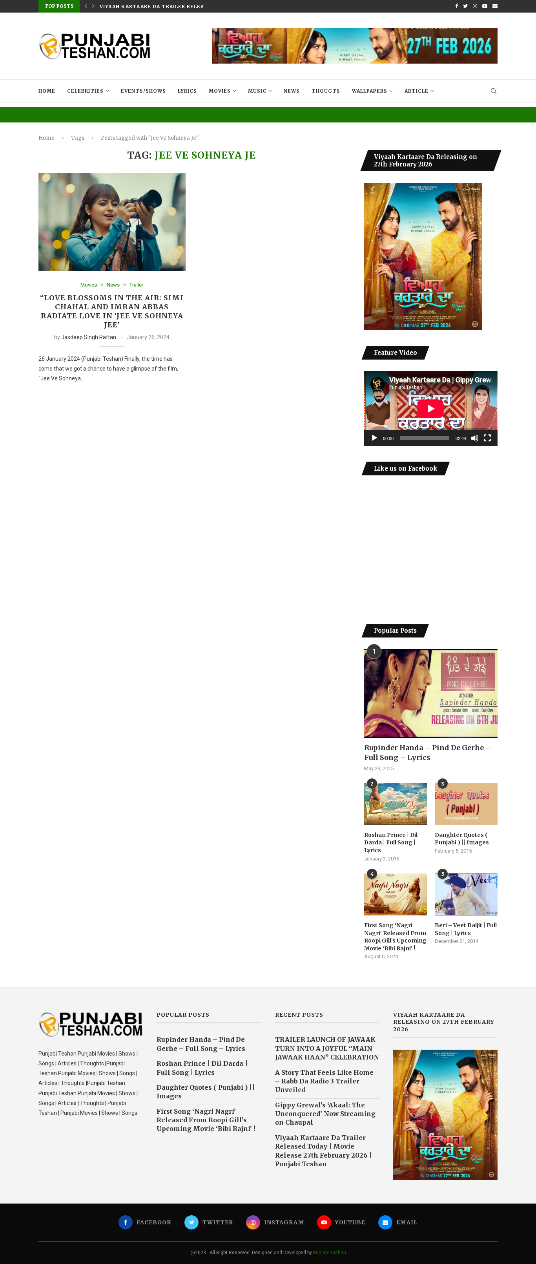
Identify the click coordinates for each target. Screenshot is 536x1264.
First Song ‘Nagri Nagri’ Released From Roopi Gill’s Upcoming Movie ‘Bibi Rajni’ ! (395, 937)
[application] (431, 408)
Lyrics (187, 91)
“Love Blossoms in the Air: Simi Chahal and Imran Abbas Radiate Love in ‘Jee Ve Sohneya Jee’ (112, 311)
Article (416, 91)
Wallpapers (369, 91)
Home (46, 91)
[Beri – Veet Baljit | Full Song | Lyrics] (466, 894)
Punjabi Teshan (329, 1252)
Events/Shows (143, 91)
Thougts (326, 91)
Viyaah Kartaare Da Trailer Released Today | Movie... (183, 6)
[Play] (374, 438)
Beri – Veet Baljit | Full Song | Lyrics (466, 929)
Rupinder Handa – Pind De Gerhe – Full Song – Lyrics (427, 752)
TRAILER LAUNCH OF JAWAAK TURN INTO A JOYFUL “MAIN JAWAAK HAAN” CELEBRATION (327, 1048)
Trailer (136, 285)
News (292, 91)
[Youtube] (484, 6)
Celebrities (85, 91)
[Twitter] (465, 6)
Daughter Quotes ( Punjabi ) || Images (462, 838)
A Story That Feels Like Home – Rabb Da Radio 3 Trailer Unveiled (324, 1081)
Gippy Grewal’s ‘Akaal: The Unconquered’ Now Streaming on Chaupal (325, 1114)
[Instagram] (475, 6)
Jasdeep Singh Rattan (88, 337)
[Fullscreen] (487, 438)
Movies (220, 91)
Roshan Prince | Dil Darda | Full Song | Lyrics (390, 842)
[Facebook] (456, 6)
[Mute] (475, 438)
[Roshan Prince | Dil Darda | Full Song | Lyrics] (395, 804)
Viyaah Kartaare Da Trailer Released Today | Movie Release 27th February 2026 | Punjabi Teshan (323, 1151)
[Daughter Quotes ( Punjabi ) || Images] (466, 804)
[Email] (495, 6)
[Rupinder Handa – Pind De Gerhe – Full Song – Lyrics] (431, 693)
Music (257, 91)
